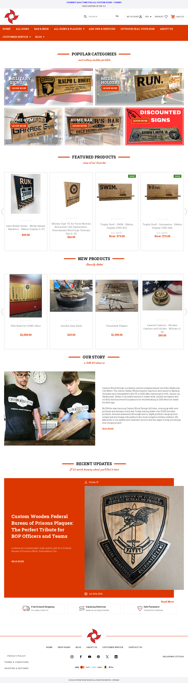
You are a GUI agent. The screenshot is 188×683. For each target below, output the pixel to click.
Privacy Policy (16, 656)
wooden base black (71, 325)
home (49, 647)
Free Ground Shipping (42, 606)
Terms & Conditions (16, 662)
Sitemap (115, 680)
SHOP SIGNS (64, 647)
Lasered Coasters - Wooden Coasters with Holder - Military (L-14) (162, 328)
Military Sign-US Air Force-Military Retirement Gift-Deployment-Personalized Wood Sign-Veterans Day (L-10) (71, 228)
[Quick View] (41, 178)
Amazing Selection (96, 606)
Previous (2, 211)
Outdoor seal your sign (138, 28)
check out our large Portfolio (97, 610)
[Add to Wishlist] (41, 185)
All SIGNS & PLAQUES (68, 28)
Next (185, 211)
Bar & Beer (41, 28)
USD (147, 16)
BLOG (38, 36)
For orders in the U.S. (40, 610)
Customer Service (15, 36)
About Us (166, 28)
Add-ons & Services (102, 28)
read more (167, 601)
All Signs (22, 28)
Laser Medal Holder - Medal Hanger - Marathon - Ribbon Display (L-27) (25, 227)
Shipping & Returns (16, 668)
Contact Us (135, 647)
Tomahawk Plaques (117, 325)
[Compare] (41, 192)
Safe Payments (151, 606)
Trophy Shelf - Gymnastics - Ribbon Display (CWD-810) (162, 226)
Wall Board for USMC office (26, 325)
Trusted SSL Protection (153, 610)
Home (7, 28)
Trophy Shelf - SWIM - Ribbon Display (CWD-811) (116, 226)
